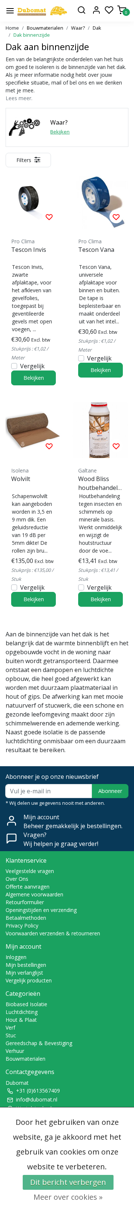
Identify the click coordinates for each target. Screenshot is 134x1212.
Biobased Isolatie (26, 1004)
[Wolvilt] (33, 430)
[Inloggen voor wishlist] (49, 216)
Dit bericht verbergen (68, 1182)
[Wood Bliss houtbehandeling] (100, 430)
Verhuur (15, 1050)
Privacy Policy (22, 925)
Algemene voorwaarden (34, 894)
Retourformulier (25, 902)
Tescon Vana (96, 250)
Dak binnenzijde (31, 35)
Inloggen (16, 957)
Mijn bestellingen (26, 964)
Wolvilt (20, 479)
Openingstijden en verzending (41, 909)
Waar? (78, 27)
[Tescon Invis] (33, 201)
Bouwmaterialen (45, 27)
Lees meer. (19, 98)
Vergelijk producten (29, 980)
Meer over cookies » (68, 1197)
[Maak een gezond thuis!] (42, 11)
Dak (97, 27)
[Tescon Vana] (100, 201)
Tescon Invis (28, 250)
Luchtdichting (22, 1011)
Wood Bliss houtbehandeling (100, 483)
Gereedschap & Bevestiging (39, 1043)
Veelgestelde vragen (30, 871)
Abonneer (110, 790)
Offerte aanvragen (28, 886)
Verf (10, 1027)
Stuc (11, 1035)
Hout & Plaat (21, 1019)
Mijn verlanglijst (24, 972)
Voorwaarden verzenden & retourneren (53, 933)
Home (12, 27)
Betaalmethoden (26, 917)
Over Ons (17, 878)
